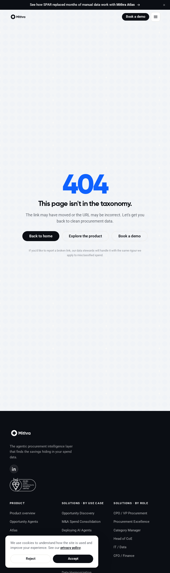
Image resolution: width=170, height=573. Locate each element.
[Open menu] (155, 16)
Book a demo (135, 17)
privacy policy (70, 548)
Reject (30, 559)
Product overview (22, 513)
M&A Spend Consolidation (81, 522)
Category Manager (127, 530)
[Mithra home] (18, 17)
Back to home (40, 236)
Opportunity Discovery (78, 513)
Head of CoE (123, 539)
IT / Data (120, 547)
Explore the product (85, 236)
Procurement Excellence (131, 522)
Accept (73, 559)
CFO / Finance (124, 556)
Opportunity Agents (24, 522)
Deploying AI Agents (77, 530)
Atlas (13, 530)
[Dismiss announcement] (164, 5)
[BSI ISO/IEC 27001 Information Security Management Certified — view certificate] (23, 484)
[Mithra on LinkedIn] (14, 469)
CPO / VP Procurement (130, 513)
